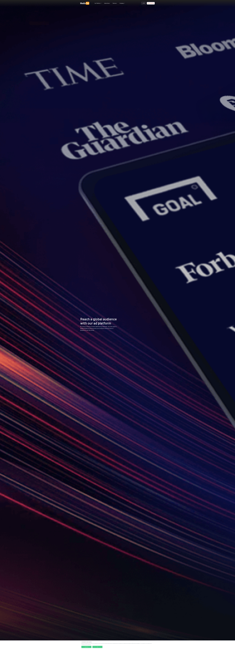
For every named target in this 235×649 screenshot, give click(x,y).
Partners (115, 3)
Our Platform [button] (98, 3)
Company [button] (122, 3)
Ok (97, 646)
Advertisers (107, 3)
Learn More (86, 646)
